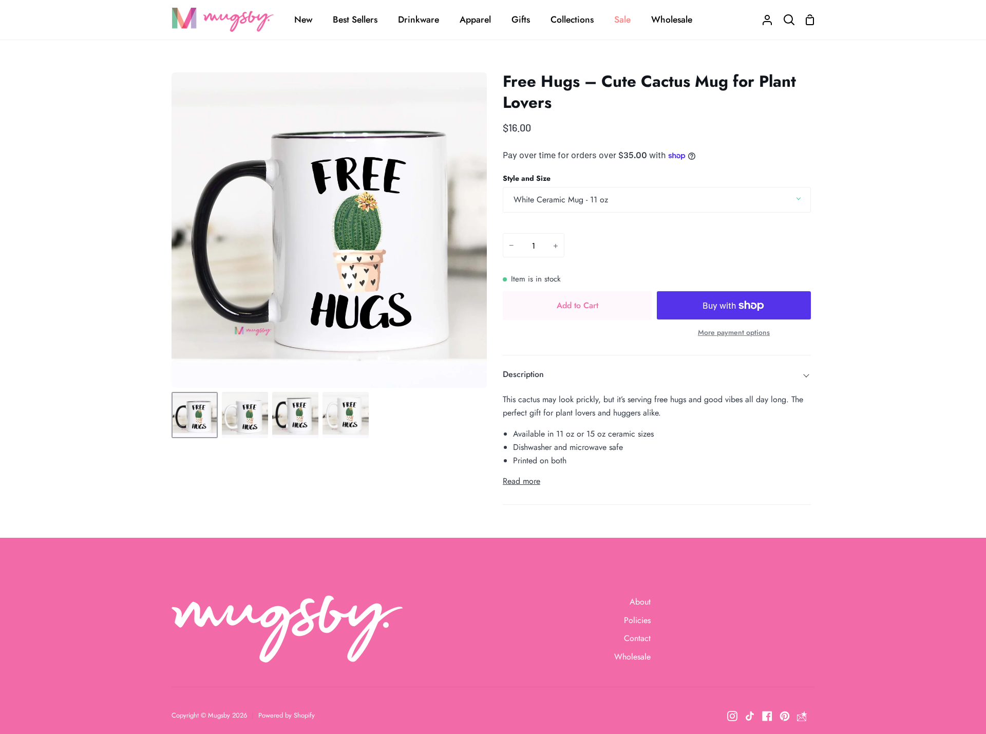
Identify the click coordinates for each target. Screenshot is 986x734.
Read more (521, 481)
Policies (637, 620)
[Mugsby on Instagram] (732, 716)
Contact (637, 638)
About (640, 602)
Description (523, 374)
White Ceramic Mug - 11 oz (561, 199)
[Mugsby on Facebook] (767, 716)
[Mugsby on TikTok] (750, 716)
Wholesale (632, 657)
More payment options (734, 332)
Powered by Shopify (286, 715)
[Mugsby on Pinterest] (785, 716)
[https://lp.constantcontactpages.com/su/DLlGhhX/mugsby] (802, 716)
